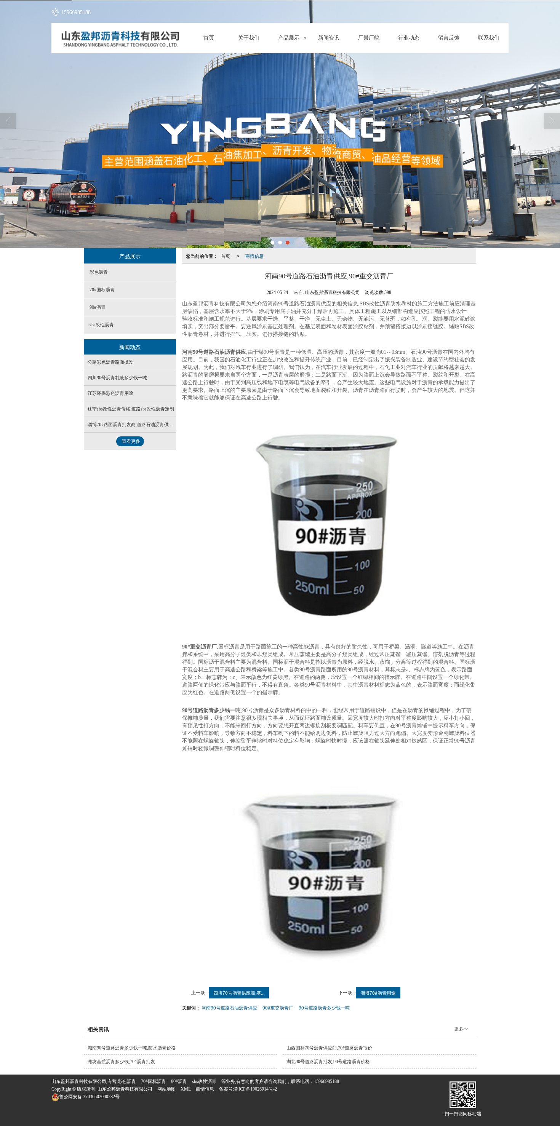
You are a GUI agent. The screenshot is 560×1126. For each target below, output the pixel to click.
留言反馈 (448, 38)
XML (186, 1089)
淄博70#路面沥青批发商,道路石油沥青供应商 (133, 424)
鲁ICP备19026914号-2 (255, 1089)
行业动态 (408, 38)
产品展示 (288, 38)
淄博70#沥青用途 (378, 992)
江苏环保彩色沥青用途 (110, 393)
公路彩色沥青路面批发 (110, 362)
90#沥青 (98, 307)
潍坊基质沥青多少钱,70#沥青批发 (121, 1061)
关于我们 (248, 38)
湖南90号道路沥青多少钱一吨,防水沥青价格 (132, 1048)
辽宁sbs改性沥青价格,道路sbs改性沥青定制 (131, 409)
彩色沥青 (99, 272)
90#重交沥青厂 (277, 1007)
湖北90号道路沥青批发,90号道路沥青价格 (328, 1061)
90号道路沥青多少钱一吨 (324, 1007)
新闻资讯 (328, 38)
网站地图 (166, 1089)
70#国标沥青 (102, 289)
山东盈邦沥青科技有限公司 (125, 1089)
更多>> (461, 1029)
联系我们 (488, 38)
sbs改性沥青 (102, 324)
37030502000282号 (89, 1096)
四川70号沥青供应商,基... (238, 992)
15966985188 (326, 1081)
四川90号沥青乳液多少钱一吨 (117, 377)
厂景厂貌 (368, 38)
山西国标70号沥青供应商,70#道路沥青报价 (329, 1048)
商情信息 (254, 255)
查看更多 (131, 441)
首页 (208, 38)
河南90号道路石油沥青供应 (229, 1007)
